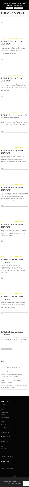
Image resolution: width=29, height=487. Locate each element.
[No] (27, 5)
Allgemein (4, 38)
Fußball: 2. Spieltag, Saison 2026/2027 (11, 367)
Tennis (3, 409)
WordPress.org (5, 432)
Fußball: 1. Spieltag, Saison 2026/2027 (11, 371)
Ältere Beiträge (6, 349)
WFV (2, 446)
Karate (3, 407)
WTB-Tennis (4, 441)
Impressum (4, 466)
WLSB (2, 454)
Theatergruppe (5, 417)
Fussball (11, 38)
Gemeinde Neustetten (7, 456)
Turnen (3, 414)
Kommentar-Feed (5, 430)
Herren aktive (19, 38)
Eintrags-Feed (4, 427)
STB (2, 443)
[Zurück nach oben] (14, 477)
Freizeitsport (4, 412)
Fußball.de (4, 451)
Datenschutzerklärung (7, 468)
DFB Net (3, 449)
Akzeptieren (9, 7)
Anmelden (3, 424)
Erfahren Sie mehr (18, 7)
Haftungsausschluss (6, 471)
